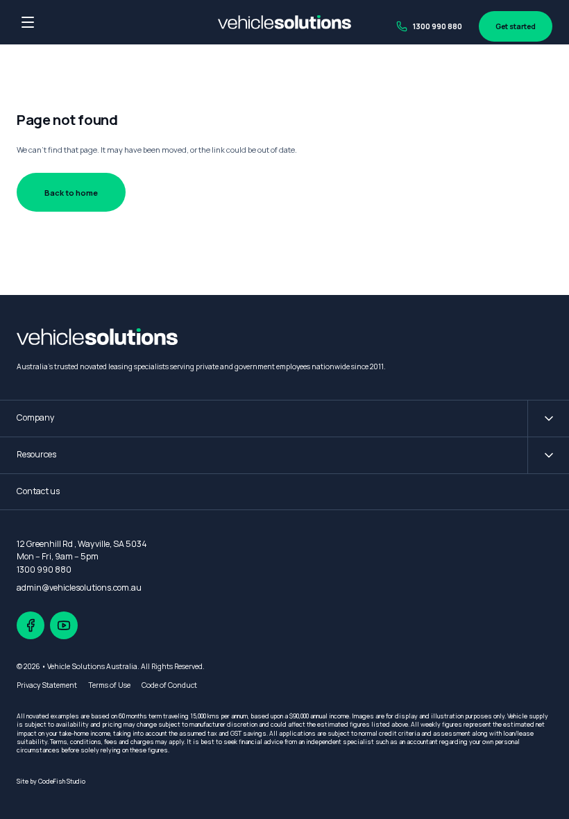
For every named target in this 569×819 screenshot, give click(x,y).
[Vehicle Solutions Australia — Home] (284, 22)
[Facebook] (30, 625)
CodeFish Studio (61, 781)
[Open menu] (28, 22)
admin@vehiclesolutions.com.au (79, 587)
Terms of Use (109, 685)
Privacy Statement (47, 685)
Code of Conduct (169, 685)
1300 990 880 (437, 26)
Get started (515, 26)
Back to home (71, 192)
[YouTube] (64, 625)
